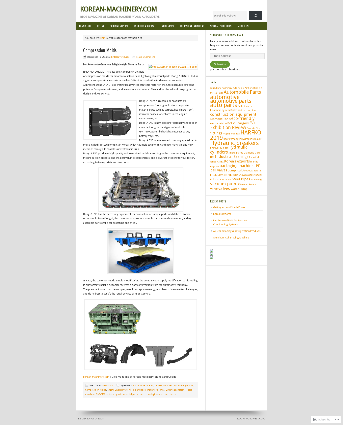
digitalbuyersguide (119, 57)
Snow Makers (246, 174)
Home (103, 38)
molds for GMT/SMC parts (98, 394)
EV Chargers (240, 123)
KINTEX (220, 161)
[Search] (255, 15)
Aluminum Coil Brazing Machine (231, 237)
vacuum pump (224, 183)
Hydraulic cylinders (228, 149)
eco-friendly (243, 118)
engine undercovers (117, 390)
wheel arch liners (167, 394)
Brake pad (236, 110)
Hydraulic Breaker (251, 138)
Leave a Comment (145, 57)
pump (232, 170)
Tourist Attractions (192, 26)
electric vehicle (218, 123)
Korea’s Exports (222, 213)
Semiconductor (228, 175)
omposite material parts (125, 394)
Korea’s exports (237, 161)
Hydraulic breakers (234, 143)
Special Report (119, 26)
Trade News (167, 26)
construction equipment (233, 114)
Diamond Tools (220, 119)
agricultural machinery (221, 88)
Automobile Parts (242, 92)
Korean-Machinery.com (118, 9)
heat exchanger (232, 138)
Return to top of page (91, 418)
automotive (225, 97)
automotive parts (230, 101)
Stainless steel (224, 179)
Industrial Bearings (232, 156)
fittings (216, 133)
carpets (158, 385)
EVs (252, 123)
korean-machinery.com (96, 376)
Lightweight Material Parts (179, 390)
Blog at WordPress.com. (251, 418)
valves (224, 188)
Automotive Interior (143, 385)
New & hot (85, 26)
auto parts (223, 105)
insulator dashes (156, 390)
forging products (231, 133)
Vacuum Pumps (247, 184)
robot (247, 170)
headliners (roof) (137, 390)
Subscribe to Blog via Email (226, 35)
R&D (240, 170)
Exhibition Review (144, 26)
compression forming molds (178, 385)
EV (228, 123)
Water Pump (239, 189)
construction (249, 110)
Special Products (219, 26)
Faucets (251, 128)
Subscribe (220, 64)
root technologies (148, 394)
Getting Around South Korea (229, 207)
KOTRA (100, 26)
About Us (243, 26)
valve (214, 189)
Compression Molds (100, 49)
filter (258, 128)
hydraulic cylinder (219, 148)
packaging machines (237, 165)
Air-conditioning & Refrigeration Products (236, 231)
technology (256, 179)
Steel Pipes (241, 179)
